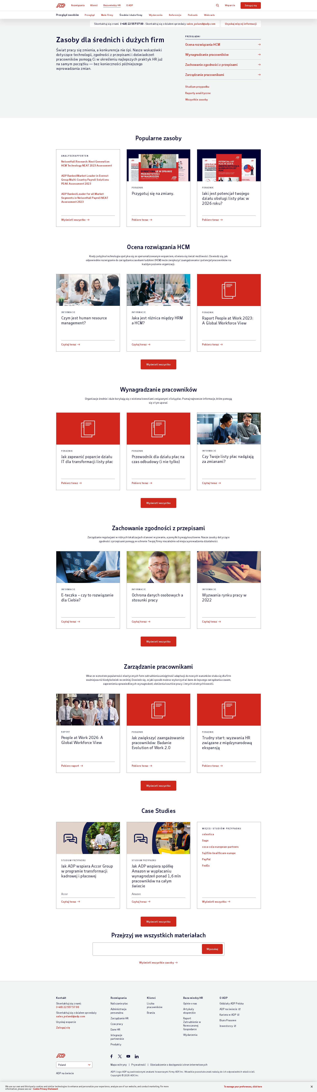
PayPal (206, 859)
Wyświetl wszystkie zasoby (156, 962)
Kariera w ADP (228, 1014)
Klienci (94, 5)
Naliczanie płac (119, 1003)
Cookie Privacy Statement (45, 1089)
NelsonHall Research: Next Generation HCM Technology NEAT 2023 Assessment (86, 163)
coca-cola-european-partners (220, 846)
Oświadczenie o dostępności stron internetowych (178, 1064)
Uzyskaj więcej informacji (241, 23)
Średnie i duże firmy (131, 15)
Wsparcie (230, 5)
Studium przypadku (197, 86)
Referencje (175, 15)
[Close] (311, 1086)
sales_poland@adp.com (201, 23)
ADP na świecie (228, 1009)
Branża (151, 1012)
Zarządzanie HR (120, 1018)
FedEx (206, 865)
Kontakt (61, 997)
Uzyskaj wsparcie (66, 1021)
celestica (208, 834)
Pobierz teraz (140, 219)
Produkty (116, 1044)
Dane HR (115, 1029)
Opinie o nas (190, 1003)
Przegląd (90, 15)
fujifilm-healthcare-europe (219, 852)
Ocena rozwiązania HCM (202, 44)
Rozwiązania (78, 5)
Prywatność (138, 1064)
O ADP (129, 5)
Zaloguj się (251, 5)
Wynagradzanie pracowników (207, 54)
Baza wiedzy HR (111, 5)
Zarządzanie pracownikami (204, 75)
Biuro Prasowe (228, 1020)
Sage (205, 840)
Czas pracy (117, 1023)
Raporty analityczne (198, 93)
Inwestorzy (226, 1025)
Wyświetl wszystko (73, 219)
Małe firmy (107, 15)
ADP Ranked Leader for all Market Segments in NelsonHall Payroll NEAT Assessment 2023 (84, 197)
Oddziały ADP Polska (232, 1003)
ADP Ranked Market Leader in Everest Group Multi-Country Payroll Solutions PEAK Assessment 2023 (85, 179)
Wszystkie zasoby (196, 99)
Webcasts (209, 15)
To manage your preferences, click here (243, 1086)
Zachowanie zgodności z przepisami (211, 64)
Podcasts (193, 15)
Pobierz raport (70, 765)
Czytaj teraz (68, 344)
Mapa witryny (119, 1064)
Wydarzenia (155, 15)
